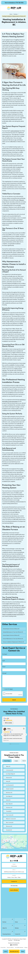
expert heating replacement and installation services (14, 52)
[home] (14, 8)
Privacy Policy (3, 947)
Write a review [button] (8, 723)
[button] (22, 951)
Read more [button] (6, 740)
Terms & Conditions (10, 947)
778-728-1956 (14, 866)
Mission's (21, 200)
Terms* (11, 689)
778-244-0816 (17, 940)
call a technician (15, 131)
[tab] (7, 760)
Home (11, 14)
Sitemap (25, 947)
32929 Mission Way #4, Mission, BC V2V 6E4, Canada (14, 871)
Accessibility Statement (19, 947)
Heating (15, 14)
